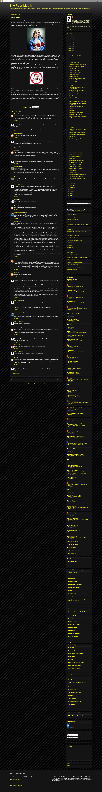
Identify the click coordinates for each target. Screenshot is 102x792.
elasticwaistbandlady (19, 212)
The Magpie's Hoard (73, 550)
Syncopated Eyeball (73, 372)
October (72, 183)
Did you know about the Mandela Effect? (77, 386)
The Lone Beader (72, 367)
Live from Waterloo (73, 636)
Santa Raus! (72, 158)
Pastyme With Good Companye (76, 662)
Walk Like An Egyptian (73, 409)
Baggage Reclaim (72, 536)
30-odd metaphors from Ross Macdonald (77, 302)
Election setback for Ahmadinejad (77, 93)
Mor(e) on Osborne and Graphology (77, 174)
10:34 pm (16, 163)
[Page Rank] (69, 210)
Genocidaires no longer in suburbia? (78, 66)
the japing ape (72, 689)
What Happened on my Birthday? (77, 132)
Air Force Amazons (73, 401)
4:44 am (16, 181)
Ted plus (71, 108)
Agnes (15, 113)
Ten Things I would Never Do (76, 176)
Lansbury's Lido (72, 627)
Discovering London (73, 590)
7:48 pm (16, 269)
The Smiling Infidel (73, 544)
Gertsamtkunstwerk (73, 395)
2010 (69, 42)
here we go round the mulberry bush (76, 455)
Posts (70, 735)
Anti (12, 103)
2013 (69, 36)
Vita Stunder (71, 704)
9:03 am (16, 203)
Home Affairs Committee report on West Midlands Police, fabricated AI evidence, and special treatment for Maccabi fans (78, 334)
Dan (15, 357)
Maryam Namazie (72, 642)
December (72, 52)
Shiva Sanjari (70, 252)
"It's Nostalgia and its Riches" (76, 413)
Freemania (71, 459)
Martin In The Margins (74, 431)
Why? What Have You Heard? (75, 715)
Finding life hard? (73, 279)
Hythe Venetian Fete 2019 (74, 396)
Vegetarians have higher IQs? (76, 106)
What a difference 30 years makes (77, 64)
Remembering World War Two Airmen (77, 671)
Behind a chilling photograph (76, 112)
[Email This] (33, 107)
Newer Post (14, 380)
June (71, 191)
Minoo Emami (70, 245)
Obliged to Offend (73, 541)
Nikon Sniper (71, 656)
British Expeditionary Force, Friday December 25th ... (77, 79)
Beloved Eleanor (72, 581)
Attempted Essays (73, 448)
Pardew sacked (73, 120)
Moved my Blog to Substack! (74, 368)
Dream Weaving (72, 593)
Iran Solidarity (71, 618)
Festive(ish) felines (73, 81)
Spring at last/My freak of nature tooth (76, 437)
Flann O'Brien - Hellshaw (73, 237)
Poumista (70, 442)
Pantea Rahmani (71, 226)
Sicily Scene (71, 324)
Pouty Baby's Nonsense (74, 665)
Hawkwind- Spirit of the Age (75, 114)
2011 (69, 40)
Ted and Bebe (72, 68)
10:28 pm (16, 157)
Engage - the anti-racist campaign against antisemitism (77, 599)
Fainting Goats (72, 136)
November (72, 181)
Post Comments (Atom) (39, 383)
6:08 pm (16, 256)
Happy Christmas (73, 76)
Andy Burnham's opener (73, 320)
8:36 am (16, 196)
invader (32, 20)
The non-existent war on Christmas (77, 142)
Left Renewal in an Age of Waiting (75, 340)
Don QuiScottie (72, 477)
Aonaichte (70, 478)
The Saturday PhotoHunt (74, 692)
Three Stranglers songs (75, 72)
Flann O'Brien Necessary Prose (74, 240)
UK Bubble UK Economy (74, 701)
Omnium (70, 285)
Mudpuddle (71, 647)
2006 (69, 50)
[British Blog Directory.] (78, 210)
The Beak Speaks (72, 686)
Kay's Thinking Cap (73, 513)
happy (69, 531)
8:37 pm (16, 297)
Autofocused (71, 575)
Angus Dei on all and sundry (75, 569)
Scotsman (53, 62)
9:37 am (16, 370)
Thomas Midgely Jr (73, 172)
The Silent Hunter (72, 319)
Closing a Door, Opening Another (75, 466)
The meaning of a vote (73, 461)
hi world (70, 414)
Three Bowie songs (74, 74)
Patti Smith (72, 59)
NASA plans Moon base (75, 156)
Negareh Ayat (70, 247)
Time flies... (72, 95)
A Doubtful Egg (72, 419)
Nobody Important (73, 518)
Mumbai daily (71, 650)
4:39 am (16, 174)
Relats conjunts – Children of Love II (76, 286)
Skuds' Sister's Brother (74, 313)
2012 (69, 38)
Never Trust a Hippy (73, 483)
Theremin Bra (72, 170)
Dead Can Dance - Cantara (75, 162)
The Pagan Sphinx (73, 525)
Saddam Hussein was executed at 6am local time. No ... (77, 61)
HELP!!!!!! (70, 514)
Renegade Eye (72, 674)
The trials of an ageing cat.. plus (77, 178)
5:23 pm (16, 218)
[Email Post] (30, 107)
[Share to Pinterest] (38, 107)
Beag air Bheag (72, 578)
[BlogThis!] (34, 107)
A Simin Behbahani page (72, 264)
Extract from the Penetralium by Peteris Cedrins (78, 224)
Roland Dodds (17, 344)
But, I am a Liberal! (73, 465)
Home (36, 380)
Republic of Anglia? (72, 362)
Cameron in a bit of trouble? (76, 168)
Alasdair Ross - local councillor (76, 564)
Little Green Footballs (74, 633)
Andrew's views (72, 547)
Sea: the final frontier (74, 124)
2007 (69, 48)
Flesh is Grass (72, 331)
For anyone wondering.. (73, 346)
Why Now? (71, 350)
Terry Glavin (71, 679)
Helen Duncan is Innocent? (75, 152)
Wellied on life (72, 707)
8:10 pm (16, 130)
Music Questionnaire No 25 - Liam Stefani (77, 537)
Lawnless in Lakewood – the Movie (77, 144)
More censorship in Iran (75, 164)
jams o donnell (17, 123)
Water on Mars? (73, 150)
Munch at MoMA (72, 526)
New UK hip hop (71, 491)
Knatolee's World (72, 390)
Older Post (59, 380)
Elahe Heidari (70, 221)
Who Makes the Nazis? (74, 712)
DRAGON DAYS (72, 296)
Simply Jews (71, 378)
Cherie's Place (72, 290)
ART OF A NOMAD (73, 572)
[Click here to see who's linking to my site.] (16, 779)
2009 (69, 44)
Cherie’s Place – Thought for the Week (76, 291)
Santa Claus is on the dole (75, 154)
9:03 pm (16, 342)
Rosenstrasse (72, 122)
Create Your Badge (70, 727)
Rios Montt (72, 110)
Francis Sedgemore (73, 361)
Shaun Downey (69, 723)
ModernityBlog (72, 644)
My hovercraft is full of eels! (75, 653)
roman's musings (72, 676)
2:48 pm (16, 209)
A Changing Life (72, 561)
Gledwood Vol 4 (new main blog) (76, 436)
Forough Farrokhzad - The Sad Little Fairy (77, 257)
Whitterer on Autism (73, 710)
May (71, 193)
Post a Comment (16, 373)
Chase (69, 391)
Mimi (70, 148)
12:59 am (16, 318)
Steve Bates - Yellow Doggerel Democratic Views (76, 423)
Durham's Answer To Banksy (74, 496)
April (71, 195)
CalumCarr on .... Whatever (75, 584)
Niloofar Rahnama (71, 250)
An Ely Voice (71, 567)
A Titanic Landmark (73, 53)
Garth (15, 199)
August (71, 187)
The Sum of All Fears (73, 450)
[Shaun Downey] (68, 726)
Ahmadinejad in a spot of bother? (77, 160)
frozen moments (72, 608)
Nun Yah (70, 659)
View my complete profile (73, 29)
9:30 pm (16, 147)
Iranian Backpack (72, 621)
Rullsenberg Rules (73, 470)
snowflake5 (16, 327)
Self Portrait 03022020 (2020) (74, 373)
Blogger (58, 789)
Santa (14, 103)
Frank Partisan (17, 133)
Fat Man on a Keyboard (74, 603)
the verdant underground (74, 495)
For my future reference (73, 357)
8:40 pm (16, 309)
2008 (69, 46)
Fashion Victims (73, 146)
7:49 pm (16, 276)
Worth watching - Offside (75, 166)
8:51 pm (16, 137)
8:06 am (16, 325)
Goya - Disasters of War (72, 272)
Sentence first (71, 301)
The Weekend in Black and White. (75, 297)
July (71, 189)
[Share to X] (35, 107)
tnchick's (70, 695)
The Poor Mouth (21, 5)
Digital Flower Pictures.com (75, 587)
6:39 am (16, 364)
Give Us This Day (72, 615)
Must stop (70, 280)
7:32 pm (16, 120)
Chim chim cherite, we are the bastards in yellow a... (76, 91)
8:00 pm (16, 334)
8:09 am (16, 355)
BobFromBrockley (73, 339)
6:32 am (16, 348)
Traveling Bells (72, 698)
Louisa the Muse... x (73, 639)
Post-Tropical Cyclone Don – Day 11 (76, 351)
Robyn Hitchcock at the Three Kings (77, 101)
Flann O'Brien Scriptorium (73, 235)
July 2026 (70, 315)
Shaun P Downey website (73, 217)
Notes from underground (74, 307)
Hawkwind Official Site (72, 269)
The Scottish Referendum (73, 501)
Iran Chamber (70, 229)
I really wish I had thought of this (77, 134)
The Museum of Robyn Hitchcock (75, 267)
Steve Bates (17, 221)
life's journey (71, 630)
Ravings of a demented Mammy (76, 454)
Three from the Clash (74, 70)
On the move (71, 432)
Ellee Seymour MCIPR (73, 596)
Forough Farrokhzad (72, 254)
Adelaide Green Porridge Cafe (75, 407)
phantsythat (71, 345)
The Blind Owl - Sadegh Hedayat (74, 262)
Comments (71, 737)
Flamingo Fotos (72, 606)
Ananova (60, 62)
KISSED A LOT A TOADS (74, 624)
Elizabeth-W (17, 166)
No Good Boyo (72, 506)
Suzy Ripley (69, 242)
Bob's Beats (71, 489)
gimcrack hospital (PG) (74, 530)
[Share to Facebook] (37, 107)
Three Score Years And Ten (75, 356)
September (72, 185)
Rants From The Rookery (74, 668)
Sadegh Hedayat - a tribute (73, 259)
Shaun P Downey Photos (73, 219)
